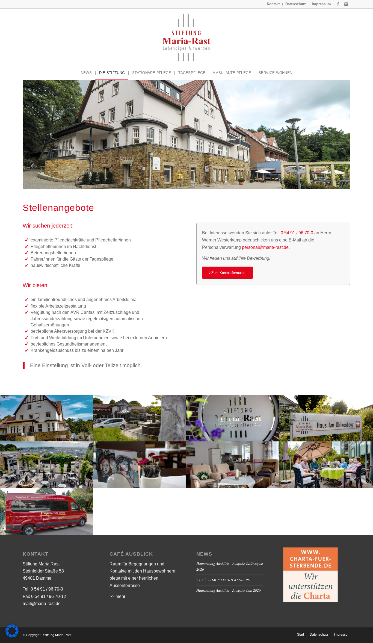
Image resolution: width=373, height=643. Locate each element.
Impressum (321, 4)
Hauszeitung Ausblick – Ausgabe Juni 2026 (228, 590)
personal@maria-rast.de (265, 247)
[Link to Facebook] (338, 4)
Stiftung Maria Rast (57, 635)
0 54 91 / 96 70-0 (297, 233)
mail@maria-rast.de (42, 603)
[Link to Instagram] (346, 4)
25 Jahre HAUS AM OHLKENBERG (223, 579)
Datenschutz (295, 4)
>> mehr (117, 596)
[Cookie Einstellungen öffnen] (12, 636)
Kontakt (273, 4)
